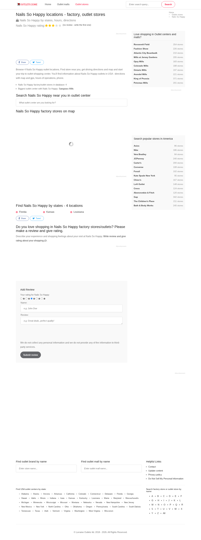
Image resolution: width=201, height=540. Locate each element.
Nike (136, 150)
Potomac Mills (141, 83)
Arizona (46, 494)
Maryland (117, 498)
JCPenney (139, 158)
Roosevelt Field (141, 44)
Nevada (99, 502)
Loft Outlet (139, 184)
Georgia (130, 494)
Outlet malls (63, 4)
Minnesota (37, 502)
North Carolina (54, 507)
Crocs (137, 188)
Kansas (50, 212)
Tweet (38, 62)
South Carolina (118, 507)
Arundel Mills (140, 74)
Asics (136, 146)
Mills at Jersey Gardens (145, 57)
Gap (136, 197)
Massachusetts (132, 498)
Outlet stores (81, 4)
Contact (152, 466)
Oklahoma (77, 507)
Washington (79, 511)
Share (23, 62)
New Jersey (129, 502)
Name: (24, 302)
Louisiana (79, 212)
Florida (22, 212)
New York (40, 507)
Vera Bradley (140, 154)
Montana (75, 502)
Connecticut (95, 494)
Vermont (56, 511)
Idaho (33, 498)
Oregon (89, 507)
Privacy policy (155, 474)
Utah (46, 511)
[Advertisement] (71, 46)
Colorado (82, 494)
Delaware (109, 494)
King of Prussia (141, 78)
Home (48, 4)
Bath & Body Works (143, 205)
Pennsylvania (102, 507)
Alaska (36, 494)
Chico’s (137, 180)
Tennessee (26, 511)
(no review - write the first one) (77, 25)
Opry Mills (139, 61)
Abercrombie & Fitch (144, 193)
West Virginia (94, 511)
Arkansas (58, 494)
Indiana (53, 498)
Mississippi (51, 502)
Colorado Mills (141, 66)
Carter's (137, 163)
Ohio (67, 507)
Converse (138, 167)
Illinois (43, 498)
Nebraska (87, 502)
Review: (24, 315)
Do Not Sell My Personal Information (165, 478)
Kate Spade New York (144, 175)
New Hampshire (113, 502)
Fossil (137, 171)
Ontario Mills (140, 70)
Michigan (25, 502)
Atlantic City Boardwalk (145, 53)
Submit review (30, 355)
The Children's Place (144, 201)
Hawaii (24, 498)
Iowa (62, 498)
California (70, 494)
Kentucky (83, 498)
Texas (37, 511)
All (164, 513)
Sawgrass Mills (66, 88)
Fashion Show (141, 49)
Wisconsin (108, 511)
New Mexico (26, 507)
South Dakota (135, 507)
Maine (106, 498)
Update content (155, 470)
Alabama (25, 494)
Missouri (63, 502)
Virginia (67, 511)
